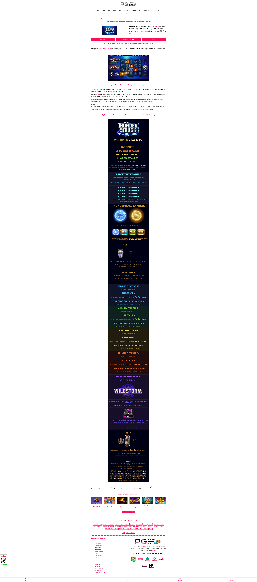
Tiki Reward (161, 506)
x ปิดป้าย (3, 554)
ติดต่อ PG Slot (158, 10)
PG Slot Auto (117, 10)
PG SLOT (151, 50)
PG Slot (97, 10)
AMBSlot (98, 543)
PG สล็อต (144, 546)
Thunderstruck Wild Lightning (104, 48)
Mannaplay (99, 555)
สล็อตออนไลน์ (95, 89)
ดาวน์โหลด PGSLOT (128, 14)
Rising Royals (96, 506)
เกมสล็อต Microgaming (128, 494)
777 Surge (109, 506)
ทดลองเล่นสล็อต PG (135, 10)
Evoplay (98, 547)
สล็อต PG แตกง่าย (95, 487)
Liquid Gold (122, 506)
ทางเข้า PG (126, 10)
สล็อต (98, 94)
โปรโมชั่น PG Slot (147, 10)
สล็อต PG (162, 31)
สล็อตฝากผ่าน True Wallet (142, 101)
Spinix (98, 557)
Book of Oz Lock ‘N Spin (135, 507)
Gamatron (99, 549)
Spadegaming (100, 553)
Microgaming (157, 26)
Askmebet (99, 545)
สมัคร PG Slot (106, 10)
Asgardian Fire (147, 505)
